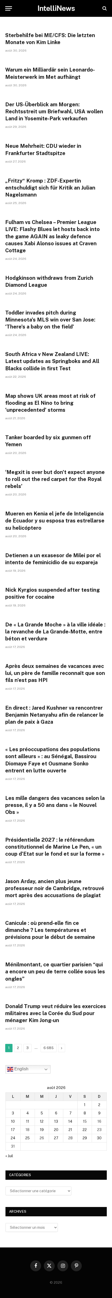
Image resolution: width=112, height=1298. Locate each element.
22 (85, 1130)
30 (99, 1138)
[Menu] (8, 8)
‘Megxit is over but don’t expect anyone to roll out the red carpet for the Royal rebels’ (55, 479)
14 (70, 1121)
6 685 (48, 1048)
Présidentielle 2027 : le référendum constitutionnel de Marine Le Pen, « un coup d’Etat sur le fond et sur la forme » (54, 847)
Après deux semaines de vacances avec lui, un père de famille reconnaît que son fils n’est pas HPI (55, 673)
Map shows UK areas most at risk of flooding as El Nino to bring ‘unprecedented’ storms (50, 403)
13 (56, 1121)
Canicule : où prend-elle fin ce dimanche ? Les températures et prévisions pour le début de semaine (50, 930)
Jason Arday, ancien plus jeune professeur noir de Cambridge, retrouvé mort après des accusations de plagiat (54, 888)
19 (42, 1130)
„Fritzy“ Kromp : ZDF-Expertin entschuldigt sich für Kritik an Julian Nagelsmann (50, 188)
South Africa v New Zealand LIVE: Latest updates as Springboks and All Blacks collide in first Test (52, 361)
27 (56, 1138)
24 (13, 1138)
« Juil (9, 1156)
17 (13, 1130)
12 (41, 1121)
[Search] (104, 8)
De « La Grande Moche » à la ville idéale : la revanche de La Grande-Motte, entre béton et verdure (55, 632)
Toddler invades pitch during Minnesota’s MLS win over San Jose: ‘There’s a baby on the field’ (50, 320)
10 (13, 1121)
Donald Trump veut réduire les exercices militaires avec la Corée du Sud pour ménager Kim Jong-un (55, 1013)
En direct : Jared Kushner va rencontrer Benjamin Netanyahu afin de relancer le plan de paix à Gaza (54, 715)
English (20, 1069)
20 (56, 1130)
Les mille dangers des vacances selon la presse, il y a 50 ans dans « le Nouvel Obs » (55, 805)
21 (70, 1130)
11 (27, 1121)
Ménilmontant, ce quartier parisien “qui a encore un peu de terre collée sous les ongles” (55, 971)
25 (27, 1138)
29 (85, 1138)
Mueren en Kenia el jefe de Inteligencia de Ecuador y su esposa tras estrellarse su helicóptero (54, 521)
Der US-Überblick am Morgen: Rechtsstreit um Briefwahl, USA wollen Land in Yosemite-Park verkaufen (54, 111)
